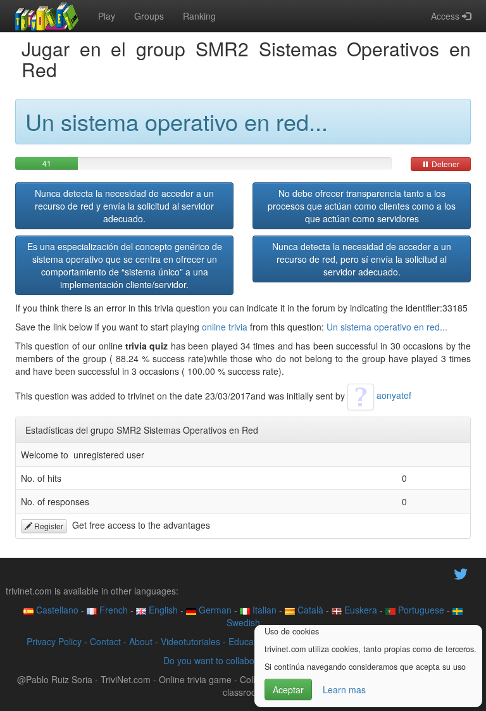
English (162, 609)
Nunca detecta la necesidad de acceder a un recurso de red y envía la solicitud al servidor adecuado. (124, 206)
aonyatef (392, 395)
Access (446, 15)
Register (47, 525)
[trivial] (47, 16)
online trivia (224, 326)
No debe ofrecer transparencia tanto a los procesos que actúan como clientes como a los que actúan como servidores (362, 206)
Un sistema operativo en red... (387, 326)
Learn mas (344, 689)
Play (106, 15)
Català (309, 609)
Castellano (56, 609)
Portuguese (420, 609)
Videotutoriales (190, 641)
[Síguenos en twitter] (461, 573)
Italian (263, 609)
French (112, 609)
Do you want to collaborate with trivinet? (243, 660)
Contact (105, 641)
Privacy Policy (54, 641)
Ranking (199, 15)
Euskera (359, 609)
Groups (149, 15)
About (141, 641)
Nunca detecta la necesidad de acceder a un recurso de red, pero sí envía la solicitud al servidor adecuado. (361, 259)
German (214, 609)
